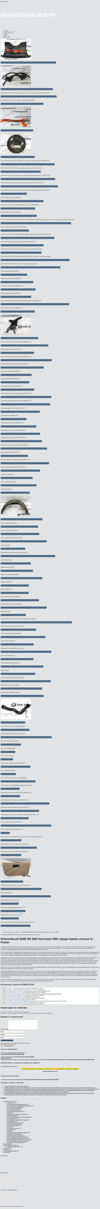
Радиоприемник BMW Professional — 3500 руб (22, 367)
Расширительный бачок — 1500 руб (17, 353)
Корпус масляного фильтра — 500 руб (18, 485)
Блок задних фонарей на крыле (15, 767)
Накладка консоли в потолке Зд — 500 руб (20, 434)
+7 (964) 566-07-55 (8, 1046)
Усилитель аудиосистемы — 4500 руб (18, 289)
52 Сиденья (10, 1129)
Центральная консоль (11, 855)
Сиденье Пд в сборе (10, 789)
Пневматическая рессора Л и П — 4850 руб (21, 172)
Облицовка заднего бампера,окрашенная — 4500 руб (25, 404)
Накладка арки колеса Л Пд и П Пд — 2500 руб (22, 666)
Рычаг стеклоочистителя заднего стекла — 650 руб (24, 345)
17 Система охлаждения (13, 1108)
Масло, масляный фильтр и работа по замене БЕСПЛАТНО (42, 1079)
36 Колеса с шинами (12, 1125)
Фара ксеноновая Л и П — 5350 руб (17, 282)
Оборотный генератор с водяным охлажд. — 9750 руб (26, 397)
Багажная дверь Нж (10, 918)
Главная (6, 30)
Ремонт (6, 1152)
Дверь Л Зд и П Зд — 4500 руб (15, 593)
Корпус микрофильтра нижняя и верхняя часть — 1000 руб (28, 62)
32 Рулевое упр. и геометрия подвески (17, 1119)
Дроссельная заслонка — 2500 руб (17, 571)
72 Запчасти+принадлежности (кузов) (17, 1141)
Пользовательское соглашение (9, 1203)
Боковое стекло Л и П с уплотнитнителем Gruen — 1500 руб (29, 96)
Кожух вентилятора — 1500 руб (15, 493)
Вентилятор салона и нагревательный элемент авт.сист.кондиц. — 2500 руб (36, 622)
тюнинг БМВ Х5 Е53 (27, 979)
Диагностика (7, 33)
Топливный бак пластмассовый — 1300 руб (21, 253)
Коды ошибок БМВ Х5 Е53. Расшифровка (12, 1054)
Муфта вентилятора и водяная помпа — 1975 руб (24, 448)
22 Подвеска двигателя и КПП (15, 1111)
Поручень (5, 833)
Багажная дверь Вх (10, 904)
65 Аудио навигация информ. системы (17, 1138)
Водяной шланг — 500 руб (13, 722)
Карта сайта (7, 37)
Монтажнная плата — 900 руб (14, 456)
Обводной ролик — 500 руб (13, 419)
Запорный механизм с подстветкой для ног (21, 889)
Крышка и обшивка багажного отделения (20, 811)
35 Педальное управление (14, 1124)
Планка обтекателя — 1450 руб (15, 382)
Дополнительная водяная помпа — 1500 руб (21, 578)
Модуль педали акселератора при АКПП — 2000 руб (25, 463)
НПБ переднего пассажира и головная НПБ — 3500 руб (26, 737)
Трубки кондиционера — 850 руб (16, 297)
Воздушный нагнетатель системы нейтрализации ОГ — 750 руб (30, 267)
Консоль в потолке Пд (11, 840)
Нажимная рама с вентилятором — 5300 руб (21, 441)
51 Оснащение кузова (13, 1128)
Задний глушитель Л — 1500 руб (16, 563)
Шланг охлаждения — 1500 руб (15, 730)
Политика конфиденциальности (9, 1201)
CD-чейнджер (7, 759)
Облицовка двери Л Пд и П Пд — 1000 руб (20, 412)
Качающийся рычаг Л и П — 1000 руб (18, 208)
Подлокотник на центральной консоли (19, 848)
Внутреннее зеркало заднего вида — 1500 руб (22, 104)
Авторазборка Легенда (28, 14)
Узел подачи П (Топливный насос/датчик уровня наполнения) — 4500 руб (35, 260)
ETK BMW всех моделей (7, 1178)
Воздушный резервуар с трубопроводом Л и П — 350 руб (28, 164)
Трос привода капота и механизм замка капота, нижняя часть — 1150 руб (35, 304)
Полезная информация (10, 1151)
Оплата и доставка (9, 32)
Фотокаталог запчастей (13, 1146)
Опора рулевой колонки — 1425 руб (17, 390)
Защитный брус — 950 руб (13, 549)
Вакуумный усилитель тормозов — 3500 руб (21, 689)
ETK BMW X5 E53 (8, 1101)
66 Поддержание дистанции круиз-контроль (18, 1139)
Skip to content (4, 1)
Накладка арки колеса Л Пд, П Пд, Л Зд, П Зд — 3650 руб (27, 89)
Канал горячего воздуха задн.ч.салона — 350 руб (24, 541)
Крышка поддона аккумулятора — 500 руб (20, 471)
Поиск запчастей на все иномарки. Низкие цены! (13, 1186)
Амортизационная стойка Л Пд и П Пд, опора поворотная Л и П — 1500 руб (36, 223)
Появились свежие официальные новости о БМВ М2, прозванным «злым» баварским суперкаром (26, 1013)
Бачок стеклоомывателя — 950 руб (17, 659)
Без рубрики (7, 1143)
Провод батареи (8, 774)
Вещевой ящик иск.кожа (12, 882)
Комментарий (4, 1029)
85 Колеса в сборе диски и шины (15, 1142)
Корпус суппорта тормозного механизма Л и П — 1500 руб (28, 179)
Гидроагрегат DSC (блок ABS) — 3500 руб (20, 600)
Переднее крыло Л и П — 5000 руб (17, 478)
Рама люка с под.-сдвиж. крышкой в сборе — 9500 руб (26, 360)
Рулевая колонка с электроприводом (18, 781)
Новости (17, 932)
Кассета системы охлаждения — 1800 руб (20, 534)
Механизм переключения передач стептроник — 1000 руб (27, 238)
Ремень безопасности (11, 745)
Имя (2, 1031)
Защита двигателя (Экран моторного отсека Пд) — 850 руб (28, 556)
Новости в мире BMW (6, 1184)
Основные (6, 1149)
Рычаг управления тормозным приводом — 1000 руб (26, 681)
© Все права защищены (7, 1206)
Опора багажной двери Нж (13, 911)
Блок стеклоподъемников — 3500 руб (18, 630)
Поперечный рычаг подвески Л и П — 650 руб (22, 201)
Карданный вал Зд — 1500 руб (15, 230)
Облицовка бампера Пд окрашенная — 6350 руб (23, 637)
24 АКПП (9, 1112)
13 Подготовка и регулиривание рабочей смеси (19, 1105)
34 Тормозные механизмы (14, 1122)
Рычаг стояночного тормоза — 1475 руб (19, 338)
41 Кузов (9, 1127)
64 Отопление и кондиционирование (16, 1136)
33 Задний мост (11, 1121)
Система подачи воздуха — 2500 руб (18, 157)
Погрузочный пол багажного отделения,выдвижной (25, 803)
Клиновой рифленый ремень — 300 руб (19, 527)
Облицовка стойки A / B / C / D (15, 818)
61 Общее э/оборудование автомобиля (17, 1132)
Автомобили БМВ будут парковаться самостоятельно (15, 1011)
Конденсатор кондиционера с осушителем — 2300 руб (26, 652)
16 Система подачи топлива (14, 1107)
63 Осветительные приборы (14, 1135)
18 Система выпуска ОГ (13, 1110)
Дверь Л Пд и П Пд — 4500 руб (15, 585)
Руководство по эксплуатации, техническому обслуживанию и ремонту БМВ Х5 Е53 (71, 1059)
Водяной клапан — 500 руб (13, 615)
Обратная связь (5, 1166)
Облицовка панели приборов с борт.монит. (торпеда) (26, 896)
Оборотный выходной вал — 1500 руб (19, 216)
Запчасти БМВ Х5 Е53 (10, 1145)
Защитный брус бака (10, 796)
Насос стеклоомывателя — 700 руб (17, 644)
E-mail (3, 1034)
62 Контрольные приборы (14, 1134)
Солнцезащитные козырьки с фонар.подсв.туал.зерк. (26, 826)
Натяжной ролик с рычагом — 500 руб (18, 426)
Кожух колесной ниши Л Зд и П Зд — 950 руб (21, 519)
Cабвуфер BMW (8, 752)
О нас (5, 34)
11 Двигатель (10, 1103)
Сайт (2, 1037)
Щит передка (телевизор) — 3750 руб (18, 674)
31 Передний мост (12, 1118)
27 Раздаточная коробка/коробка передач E (18, 1117)
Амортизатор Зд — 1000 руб (14, 194)
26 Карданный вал (12, 1115)
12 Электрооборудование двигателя (16, 1104)
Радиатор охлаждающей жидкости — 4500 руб (22, 245)
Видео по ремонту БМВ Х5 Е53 (9, 1198)
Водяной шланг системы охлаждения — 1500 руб (24, 608)
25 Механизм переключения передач (17, 1114)
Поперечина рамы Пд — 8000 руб (16, 375)
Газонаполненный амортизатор (15, 926)
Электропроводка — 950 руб (14, 275)
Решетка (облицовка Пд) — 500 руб (17, 130)
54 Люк (9, 1131)
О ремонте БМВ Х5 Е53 (7, 1181)
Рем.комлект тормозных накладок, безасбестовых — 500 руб (29, 186)
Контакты (6, 35)
